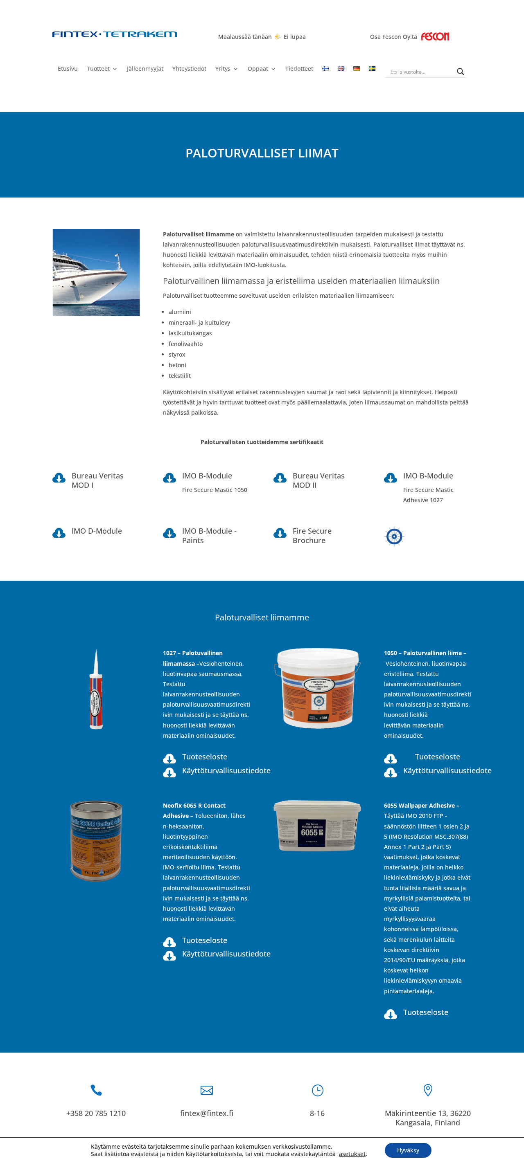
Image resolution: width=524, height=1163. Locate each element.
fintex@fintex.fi (206, 1113)
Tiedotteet (299, 69)
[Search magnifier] (460, 71)
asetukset (352, 1154)
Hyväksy (408, 1150)
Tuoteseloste (204, 756)
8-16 (317, 1113)
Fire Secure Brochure (312, 535)
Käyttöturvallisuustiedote (226, 770)
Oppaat (258, 69)
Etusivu (68, 69)
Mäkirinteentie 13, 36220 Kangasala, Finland (428, 1117)
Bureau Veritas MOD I (98, 480)
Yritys (222, 69)
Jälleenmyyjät (145, 69)
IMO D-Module (97, 531)
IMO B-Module (207, 475)
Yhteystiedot (189, 69)
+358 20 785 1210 (96, 1113)
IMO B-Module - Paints (209, 535)
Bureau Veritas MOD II (319, 480)
